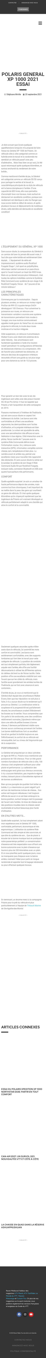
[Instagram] (25, 1314)
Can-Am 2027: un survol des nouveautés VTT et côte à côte (20, 1157)
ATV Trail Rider (29, 1293)
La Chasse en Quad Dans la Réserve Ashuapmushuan (22, 1226)
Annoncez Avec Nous (29, 3)
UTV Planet (19, 1293)
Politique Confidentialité (23, 1351)
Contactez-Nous (23, 1340)
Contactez (12, 3)
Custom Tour (22, 1299)
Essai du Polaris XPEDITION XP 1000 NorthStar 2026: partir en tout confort (21, 1092)
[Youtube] (31, 1314)
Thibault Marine (34, 905)
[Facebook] (19, 1314)
